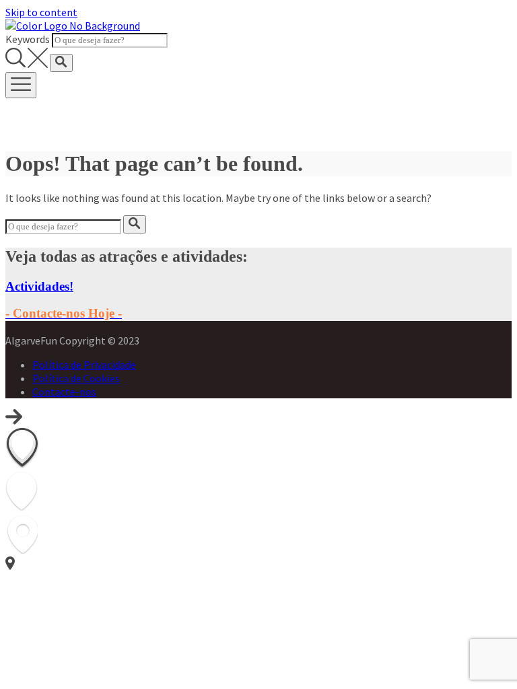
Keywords (27, 39)
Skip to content (41, 12)
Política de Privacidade (84, 364)
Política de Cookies (76, 378)
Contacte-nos (64, 391)
